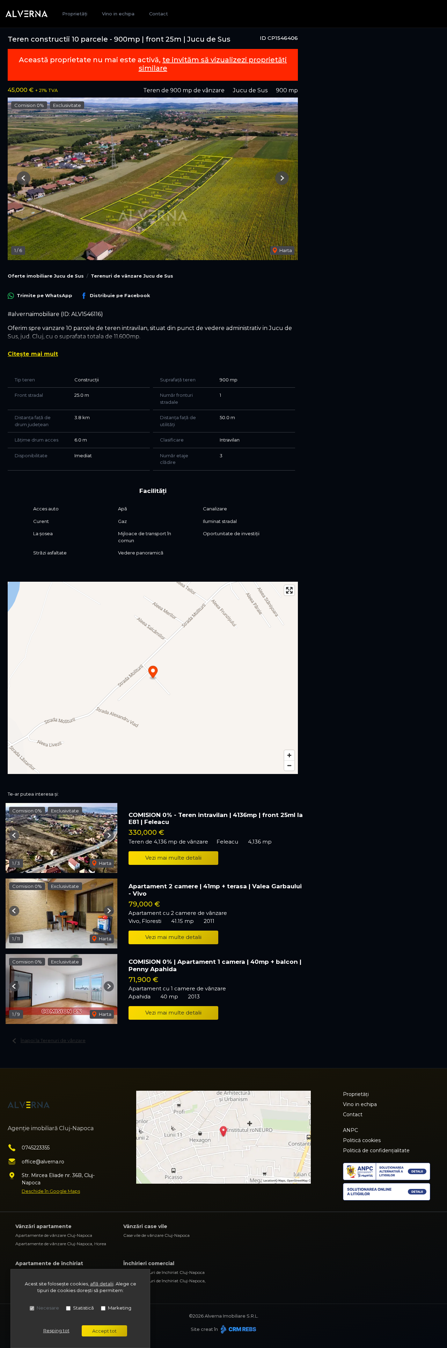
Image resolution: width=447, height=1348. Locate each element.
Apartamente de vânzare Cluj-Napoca (53, 1235)
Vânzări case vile (145, 1226)
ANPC (350, 1130)
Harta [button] (285, 250)
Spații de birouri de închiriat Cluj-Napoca (164, 1272)
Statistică (83, 1308)
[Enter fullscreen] (289, 590)
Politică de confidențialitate (376, 1150)
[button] (23, 178)
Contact (158, 13)
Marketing (119, 1308)
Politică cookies (362, 1140)
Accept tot (104, 1331)
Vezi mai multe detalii (173, 857)
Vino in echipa (118, 13)
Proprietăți (74, 13)
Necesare (48, 1308)
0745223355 (36, 1148)
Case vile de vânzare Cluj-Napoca (156, 1235)
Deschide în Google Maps (51, 1191)
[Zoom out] (289, 765)
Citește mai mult (33, 354)
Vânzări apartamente (43, 1226)
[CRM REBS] (237, 1329)
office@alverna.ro (43, 1162)
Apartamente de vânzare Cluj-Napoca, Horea (60, 1243)
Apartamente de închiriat (49, 1263)
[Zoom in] (289, 755)
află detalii (101, 1283)
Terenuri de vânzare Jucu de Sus (132, 276)
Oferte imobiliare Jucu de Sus (46, 276)
